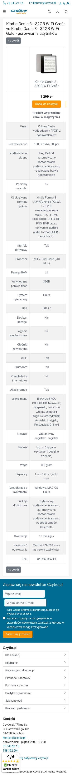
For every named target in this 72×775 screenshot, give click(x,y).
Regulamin (11, 663)
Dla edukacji (12, 655)
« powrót (13, 40)
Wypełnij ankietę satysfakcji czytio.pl (26, 758)
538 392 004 (10, 750)
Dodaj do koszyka (46, 104)
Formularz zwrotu (16, 685)
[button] (65, 11)
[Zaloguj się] (57, 11)
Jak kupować (13, 700)
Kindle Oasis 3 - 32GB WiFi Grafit (46, 84)
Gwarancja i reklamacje (19, 670)
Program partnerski (17, 708)
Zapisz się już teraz (17, 634)
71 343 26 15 (14, 3)
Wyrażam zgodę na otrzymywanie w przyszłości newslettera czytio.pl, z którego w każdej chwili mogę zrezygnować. (35, 623)
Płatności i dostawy (17, 678)
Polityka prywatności (18, 693)
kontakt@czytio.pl (44, 3)
